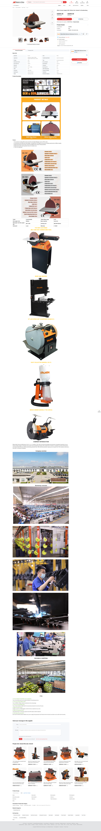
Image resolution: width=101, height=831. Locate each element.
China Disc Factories (16, 815)
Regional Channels (63, 823)
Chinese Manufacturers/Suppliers (38, 823)
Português (33, 824)
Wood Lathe (34, 795)
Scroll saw (71, 797)
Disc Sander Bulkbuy (22, 817)
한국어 (59, 824)
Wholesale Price (52, 823)
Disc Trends (15, 817)
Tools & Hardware (18, 7)
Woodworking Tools (16, 810)
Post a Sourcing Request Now (41, 739)
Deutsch (48, 824)
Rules (88, 5)
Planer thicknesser (53, 798)
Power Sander (63, 815)
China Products (30, 823)
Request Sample (76, 21)
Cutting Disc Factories (43, 815)
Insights (77, 823)
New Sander (51, 815)
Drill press (52, 797)
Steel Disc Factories (25, 815)
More (13, 819)
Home (13, 7)
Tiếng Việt (74, 824)
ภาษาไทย (67, 824)
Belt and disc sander (16, 797)
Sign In (58, 45)
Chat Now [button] (81, 19)
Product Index (69, 823)
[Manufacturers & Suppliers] (18, 2)
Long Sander (77, 815)
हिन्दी (64, 824)
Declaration (61, 826)
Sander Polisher (70, 815)
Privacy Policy (66, 826)
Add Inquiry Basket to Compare (34, 44)
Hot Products (25, 823)
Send (20, 738)
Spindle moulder (72, 798)
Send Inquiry (64, 19)
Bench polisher (34, 797)
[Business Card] (86, 55)
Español (29, 824)
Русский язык (41, 824)
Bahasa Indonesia (79, 824)
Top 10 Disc (83, 815)
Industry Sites (57, 823)
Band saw (14, 798)
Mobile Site (73, 823)
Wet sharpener (71, 795)
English (26, 824)
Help (69, 5)
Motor (14, 795)
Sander (27, 7)
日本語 (62, 824)
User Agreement (56, 826)
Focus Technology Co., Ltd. (44, 826)
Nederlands (52, 824)
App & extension (75, 5)
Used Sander (57, 815)
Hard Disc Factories (34, 815)
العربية (56, 824)
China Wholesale (46, 823)
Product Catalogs (27, 792)
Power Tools (23, 7)
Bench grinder (52, 795)
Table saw (33, 798)
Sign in (87, 2)
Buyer (64, 5)
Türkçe (71, 824)
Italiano (45, 824)
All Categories (16, 5)
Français (37, 824)
